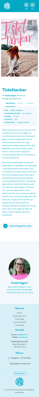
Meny (32, 9)
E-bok (20, 103)
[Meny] (32, 5)
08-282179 (23, 337)
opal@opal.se (22, 334)
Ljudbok (29, 103)
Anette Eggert (10, 95)
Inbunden (10, 103)
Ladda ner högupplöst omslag (20, 226)
